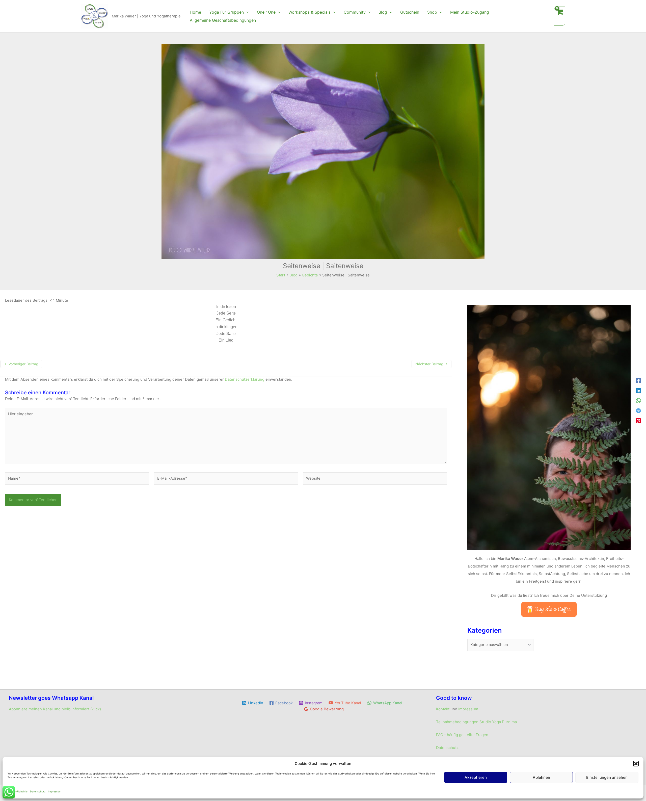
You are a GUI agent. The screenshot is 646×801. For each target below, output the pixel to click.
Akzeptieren (476, 777)
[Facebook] (638, 380)
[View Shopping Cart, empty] (559, 16)
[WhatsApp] (638, 400)
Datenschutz (37, 791)
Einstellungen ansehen (607, 777)
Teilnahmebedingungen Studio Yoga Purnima (476, 721)
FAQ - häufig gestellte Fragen (462, 734)
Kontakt (442, 709)
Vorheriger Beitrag (21, 364)
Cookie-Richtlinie (18, 791)
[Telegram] (638, 411)
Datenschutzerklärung (244, 379)
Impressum (54, 791)
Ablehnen (541, 777)
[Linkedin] (638, 390)
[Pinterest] (638, 421)
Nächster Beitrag (431, 364)
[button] (635, 763)
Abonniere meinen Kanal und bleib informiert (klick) (55, 709)
